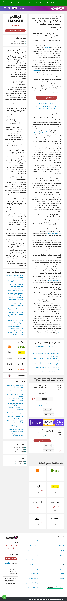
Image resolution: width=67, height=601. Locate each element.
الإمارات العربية (60, 546)
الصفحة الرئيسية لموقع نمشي (41, 198)
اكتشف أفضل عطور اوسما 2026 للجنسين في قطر (15, 417)
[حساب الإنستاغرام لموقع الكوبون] (16, 545)
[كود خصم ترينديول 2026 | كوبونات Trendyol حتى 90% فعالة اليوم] (55, 518)
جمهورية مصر (60, 569)
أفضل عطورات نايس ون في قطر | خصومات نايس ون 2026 (15, 305)
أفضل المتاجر (22, 341)
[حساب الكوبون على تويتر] (11, 545)
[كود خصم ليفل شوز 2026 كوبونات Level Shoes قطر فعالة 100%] (37, 486)
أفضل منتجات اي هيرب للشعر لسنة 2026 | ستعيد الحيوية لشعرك (16, 299)
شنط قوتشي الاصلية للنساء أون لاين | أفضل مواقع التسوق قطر (15, 290)
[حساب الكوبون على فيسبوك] (6, 545)
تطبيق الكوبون (14, 554)
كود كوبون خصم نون (34, 578)
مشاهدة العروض (42, 441)
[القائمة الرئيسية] (4, 8)
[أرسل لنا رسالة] (4, 597)
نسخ (33, 399)
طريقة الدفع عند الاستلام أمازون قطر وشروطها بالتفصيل (15, 391)
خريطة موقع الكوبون (34, 555)
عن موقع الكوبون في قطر (32, 560)
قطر (63, 564)
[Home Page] (57, 8)
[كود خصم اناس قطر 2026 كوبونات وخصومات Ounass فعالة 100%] (37, 502)
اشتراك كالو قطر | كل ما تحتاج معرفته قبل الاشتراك (15, 400)
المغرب (62, 578)
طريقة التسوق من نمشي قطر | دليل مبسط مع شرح (46, 372)
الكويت (62, 550)
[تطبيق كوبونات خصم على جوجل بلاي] (8, 563)
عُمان (62, 560)
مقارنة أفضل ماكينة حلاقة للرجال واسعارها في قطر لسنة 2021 (15, 309)
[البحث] (9, 8)
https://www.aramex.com (54, 233)
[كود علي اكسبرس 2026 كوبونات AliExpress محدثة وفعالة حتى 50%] (21, 370)
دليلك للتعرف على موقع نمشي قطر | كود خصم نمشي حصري (45, 364)
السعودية (61, 541)
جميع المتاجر (54, 16)
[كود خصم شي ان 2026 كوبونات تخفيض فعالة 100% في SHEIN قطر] (9, 370)
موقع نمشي (47, 48)
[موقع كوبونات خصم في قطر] (60, 16)
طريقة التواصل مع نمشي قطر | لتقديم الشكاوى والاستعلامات (47, 368)
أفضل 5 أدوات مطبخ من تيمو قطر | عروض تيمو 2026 (14, 276)
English (23, 8)
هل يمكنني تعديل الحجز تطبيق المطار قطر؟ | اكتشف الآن (15, 430)
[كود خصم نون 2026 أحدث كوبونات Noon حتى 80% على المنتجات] (55, 486)
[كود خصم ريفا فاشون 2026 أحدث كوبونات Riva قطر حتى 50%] (37, 518)
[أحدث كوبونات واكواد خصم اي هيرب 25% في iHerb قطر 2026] (55, 471)
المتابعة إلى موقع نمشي (47, 103)
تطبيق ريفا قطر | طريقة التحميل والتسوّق (15, 395)
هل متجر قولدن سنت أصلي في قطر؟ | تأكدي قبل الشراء (15, 404)
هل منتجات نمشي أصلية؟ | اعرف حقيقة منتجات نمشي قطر (45, 347)
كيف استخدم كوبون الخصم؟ (32, 569)
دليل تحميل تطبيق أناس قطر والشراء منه (16, 408)
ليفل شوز (37, 493)
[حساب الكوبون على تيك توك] (13, 548)
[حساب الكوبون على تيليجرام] (8, 548)
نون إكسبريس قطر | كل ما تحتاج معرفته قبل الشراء (15, 422)
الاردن (62, 574)
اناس (37, 510)
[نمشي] (15, 19)
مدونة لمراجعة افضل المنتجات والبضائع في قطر (48, 18)
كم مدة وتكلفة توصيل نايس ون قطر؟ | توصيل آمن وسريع (15, 413)
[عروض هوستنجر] (46, 422)
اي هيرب (55, 477)
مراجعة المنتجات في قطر (32, 583)
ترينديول (55, 525)
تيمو (37, 477)
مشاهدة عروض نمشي (46, 97)
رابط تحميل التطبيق (11, 558)
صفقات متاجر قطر (34, 546)
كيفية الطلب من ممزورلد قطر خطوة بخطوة (15, 426)
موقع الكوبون (36, 70)
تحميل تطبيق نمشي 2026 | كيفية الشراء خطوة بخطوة (45, 353)
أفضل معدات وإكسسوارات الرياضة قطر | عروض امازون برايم (14, 285)
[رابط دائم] (53, 409)
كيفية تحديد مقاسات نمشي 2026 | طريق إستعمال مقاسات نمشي (46, 359)
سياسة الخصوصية (34, 564)
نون (55, 493)
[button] (3, 2)
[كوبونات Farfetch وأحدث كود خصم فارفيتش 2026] (21, 375)
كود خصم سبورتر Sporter (33, 588)
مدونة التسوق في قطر (33, 550)
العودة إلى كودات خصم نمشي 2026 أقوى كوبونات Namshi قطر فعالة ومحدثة (46, 107)
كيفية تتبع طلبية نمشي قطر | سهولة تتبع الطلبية (46, 356)
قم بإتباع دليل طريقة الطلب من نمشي (47, 133)
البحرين (62, 555)
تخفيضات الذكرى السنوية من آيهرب (48, 3)
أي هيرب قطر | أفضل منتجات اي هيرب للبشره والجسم (15, 333)
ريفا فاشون (37, 525)
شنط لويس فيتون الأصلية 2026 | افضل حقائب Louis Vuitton (15, 294)
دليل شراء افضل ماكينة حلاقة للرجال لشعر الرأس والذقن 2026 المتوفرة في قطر (15, 328)
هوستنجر (55, 510)
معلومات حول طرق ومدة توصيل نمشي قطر (48, 351)
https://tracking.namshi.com (54, 280)
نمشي (33, 18)
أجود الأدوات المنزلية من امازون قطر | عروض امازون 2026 (15, 281)
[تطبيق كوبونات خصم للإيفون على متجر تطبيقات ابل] (6, 563)
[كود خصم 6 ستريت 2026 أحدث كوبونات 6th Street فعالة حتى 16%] (9, 375)
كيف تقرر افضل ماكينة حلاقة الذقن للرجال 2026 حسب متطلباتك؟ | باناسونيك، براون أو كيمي (15, 315)
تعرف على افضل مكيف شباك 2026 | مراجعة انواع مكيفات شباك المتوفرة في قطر (15, 322)
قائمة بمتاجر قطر (34, 541)
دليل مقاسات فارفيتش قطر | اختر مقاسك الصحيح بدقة (15, 435)
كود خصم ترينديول (34, 574)
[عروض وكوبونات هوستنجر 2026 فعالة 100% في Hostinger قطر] (55, 502)
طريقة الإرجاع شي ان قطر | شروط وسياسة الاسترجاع (15, 386)
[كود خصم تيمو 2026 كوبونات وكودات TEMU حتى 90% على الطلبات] (37, 471)
